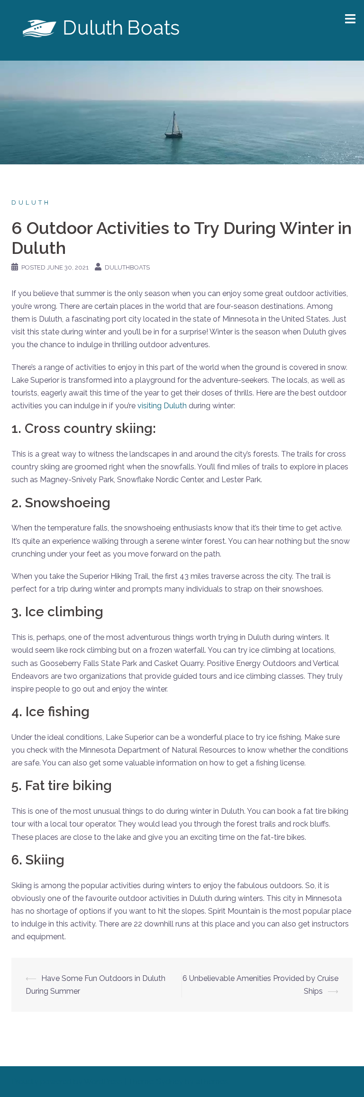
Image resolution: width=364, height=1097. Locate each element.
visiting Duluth (162, 405)
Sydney (169, 1081)
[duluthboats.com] (102, 29)
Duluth (31, 202)
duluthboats (127, 267)
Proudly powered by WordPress (66, 1081)
